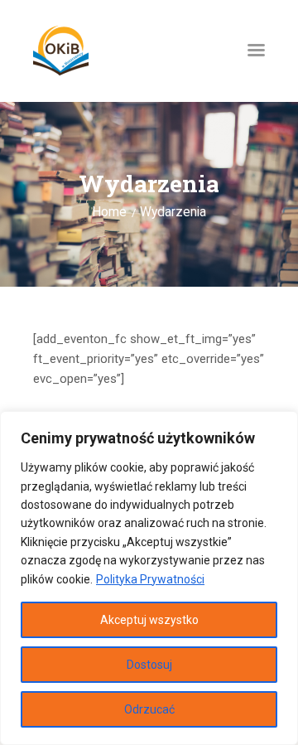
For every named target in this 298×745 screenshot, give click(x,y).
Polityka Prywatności (150, 579)
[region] (149, 578)
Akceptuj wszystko (149, 619)
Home (109, 212)
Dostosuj (149, 664)
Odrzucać (149, 709)
